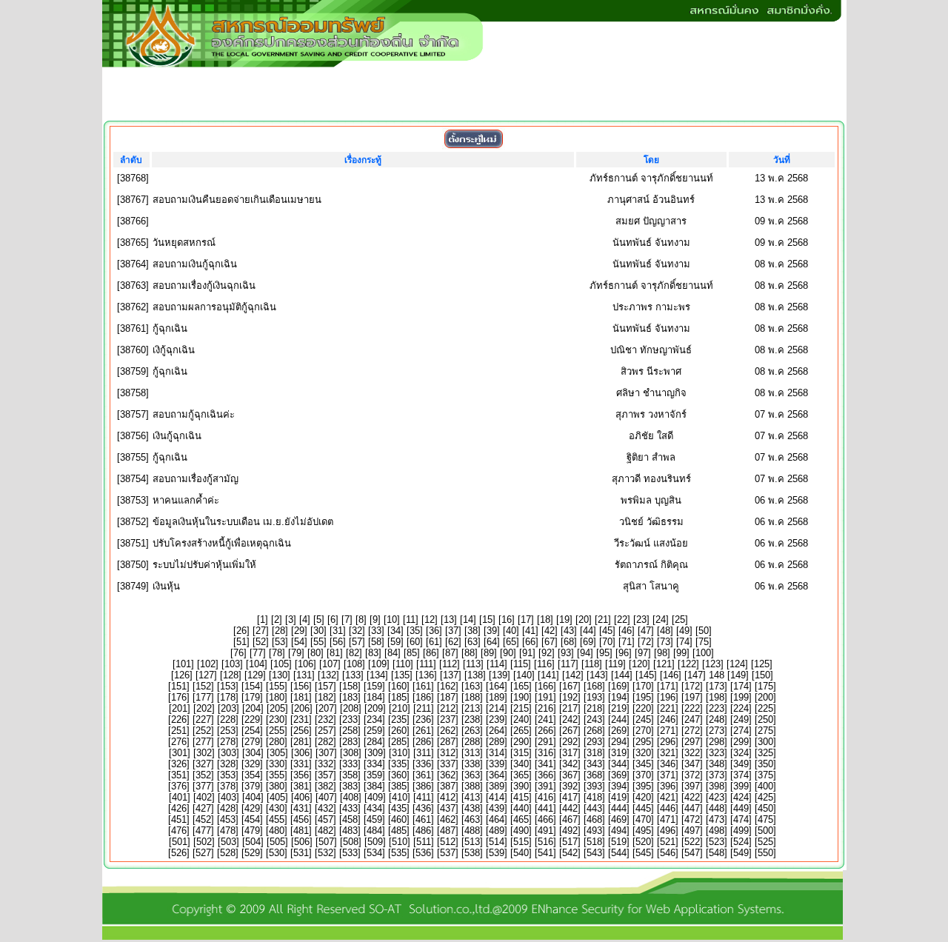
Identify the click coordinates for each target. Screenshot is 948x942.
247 (692, 719)
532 (325, 852)
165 (521, 686)
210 (399, 708)
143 (597, 675)
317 (570, 752)
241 (545, 719)
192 (570, 697)
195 (643, 697)
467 (570, 819)
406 (302, 797)
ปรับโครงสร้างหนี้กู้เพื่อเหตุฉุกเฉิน (222, 543)
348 (716, 763)
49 (684, 630)
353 (228, 775)
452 (203, 819)
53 (280, 641)
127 (206, 675)
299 (741, 741)
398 (716, 786)
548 (716, 852)
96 (623, 652)
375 (765, 775)
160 (399, 686)
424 (741, 797)
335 (399, 763)
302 (204, 752)
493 (594, 830)
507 (326, 841)
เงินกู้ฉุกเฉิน (177, 435)
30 (318, 630)
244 (619, 719)
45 (607, 630)
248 (716, 719)
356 (301, 775)
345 (643, 763)
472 (692, 819)
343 (594, 763)
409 (375, 797)
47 (646, 630)
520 (643, 841)
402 (204, 797)
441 (545, 808)
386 (423, 786)
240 (521, 719)
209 (375, 708)
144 (622, 675)
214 (496, 708)
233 (350, 719)
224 (741, 708)
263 (472, 730)
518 (594, 841)
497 (692, 830)
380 (276, 786)
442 (570, 808)
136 (426, 675)
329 (252, 763)
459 (374, 819)
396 (667, 786)
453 (228, 819)
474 (741, 819)
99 (681, 652)
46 (626, 630)
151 (179, 686)
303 (228, 752)
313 (472, 752)
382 (325, 786)
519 (619, 841)
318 (594, 752)
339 (496, 763)
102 (208, 663)
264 (496, 730)
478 (228, 830)
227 (203, 719)
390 (521, 786)
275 (765, 730)
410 (399, 797)
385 (399, 786)
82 (354, 652)
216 (545, 708)
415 (521, 797)
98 (662, 652)
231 (301, 719)
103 (232, 663)
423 (716, 797)
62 (453, 641)
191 (545, 697)
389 (496, 786)
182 (325, 697)
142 (573, 675)
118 (591, 663)
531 (301, 852)
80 (315, 652)
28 (280, 630)
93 (566, 652)
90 (508, 652)
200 (765, 697)
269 (619, 730)
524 (741, 841)
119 (615, 663)
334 (374, 763)
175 (765, 686)
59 (395, 641)
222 (692, 708)
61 (434, 641)
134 (377, 675)
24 (660, 619)
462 (447, 819)
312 (447, 752)
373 (716, 775)
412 (447, 797)
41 (530, 630)
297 (692, 741)
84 (392, 652)
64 (492, 641)
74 (684, 641)
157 (325, 686)
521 (667, 841)
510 (399, 841)
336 (423, 763)
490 (521, 830)
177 (203, 697)
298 (716, 741)
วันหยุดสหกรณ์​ (184, 242)
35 (415, 630)
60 (415, 641)
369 (619, 775)
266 (545, 730)
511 (423, 841)
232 (325, 719)
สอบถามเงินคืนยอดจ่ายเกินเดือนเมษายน (237, 199)
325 (765, 752)
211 (423, 708)
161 (423, 686)
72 (646, 641)
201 (179, 708)
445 (643, 808)
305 (277, 752)
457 (325, 819)
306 (302, 752)
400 (765, 786)
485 (399, 830)
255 (276, 730)
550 (765, 852)
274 (741, 730)
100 (703, 652)
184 (374, 697)
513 (472, 841)
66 (530, 641)
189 (496, 697)
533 (350, 852)
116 (544, 663)
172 (692, 686)
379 (252, 786)
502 (204, 841)
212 (447, 708)
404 (253, 797)
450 (765, 808)
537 (447, 852)
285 (399, 741)
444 (619, 808)
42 (549, 630)
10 (392, 619)
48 (665, 630)
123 (713, 663)
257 (325, 730)
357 (325, 775)
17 (526, 619)
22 (622, 619)
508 (350, 841)
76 (238, 652)
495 (643, 830)
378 (228, 786)
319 (619, 752)
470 (643, 819)
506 (302, 841)
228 (228, 719)
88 (469, 652)
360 (399, 775)
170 (643, 686)
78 (277, 652)
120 (639, 663)
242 (570, 719)
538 (472, 852)
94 (585, 652)
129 (255, 675)
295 (643, 741)
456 (301, 819)
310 (399, 752)
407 (326, 797)
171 (667, 686)
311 (423, 752)
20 (583, 619)
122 (688, 663)
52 (261, 641)
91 (527, 652)
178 (228, 697)
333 (350, 763)
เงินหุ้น (166, 586)
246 (667, 719)
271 (667, 730)
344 (619, 763)
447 (692, 808)
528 (228, 852)
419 (619, 797)
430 (276, 808)
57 (357, 641)
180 (276, 697)
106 (305, 663)
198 (716, 697)
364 (496, 775)
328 (228, 763)
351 (179, 775)
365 (521, 775)
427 (203, 808)
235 (399, 719)
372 (692, 775)
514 (496, 841)
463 (472, 819)
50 (703, 630)
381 (301, 786)
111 (426, 663)
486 (423, 830)
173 (716, 686)
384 (374, 786)
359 (374, 775)
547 (692, 852)
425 (765, 797)
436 (423, 808)
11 (410, 619)
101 (183, 663)
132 (328, 675)
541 (545, 852)
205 (277, 708)
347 (692, 763)
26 (241, 630)
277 (203, 741)
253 (228, 730)
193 (594, 697)
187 (447, 697)
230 (276, 719)
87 (450, 652)
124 (737, 663)
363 (472, 775)
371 (667, 775)
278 (228, 741)
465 (521, 819)
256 (301, 730)
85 (412, 652)
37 (453, 630)
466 (545, 819)
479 (252, 830)
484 (374, 830)
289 (496, 741)
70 (607, 641)
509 (375, 841)
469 (619, 819)
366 (545, 775)
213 (472, 708)
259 (374, 730)
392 (570, 786)
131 (304, 675)
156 (301, 686)
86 (431, 652)
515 (521, 841)
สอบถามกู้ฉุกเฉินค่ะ (194, 414)
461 (423, 819)
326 (179, 763)
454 (252, 819)
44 (588, 630)
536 (423, 852)
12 (429, 619)
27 (261, 630)
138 (475, 675)
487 (447, 830)
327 (203, 763)
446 (667, 808)
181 (301, 697)
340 (521, 763)
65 (511, 641)
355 (276, 775)
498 (716, 830)
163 (472, 686)
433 (350, 808)
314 (496, 752)
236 (423, 719)
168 (594, 686)
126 (182, 675)
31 (338, 630)
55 (318, 641)
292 (570, 741)
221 (667, 708)
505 (277, 841)
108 (354, 663)
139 (499, 675)
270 (643, 730)
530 (276, 852)
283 (350, 741)
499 (741, 830)
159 (374, 686)
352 (203, 775)
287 (447, 741)
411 (423, 797)
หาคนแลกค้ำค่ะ (186, 500)
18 (545, 619)
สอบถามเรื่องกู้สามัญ (195, 478)
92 (546, 652)
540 (521, 852)
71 (626, 641)
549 (741, 852)
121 (664, 663)
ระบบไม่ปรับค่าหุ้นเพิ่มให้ (204, 564)
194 (619, 697)
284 (374, 741)
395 (643, 786)
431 (301, 808)
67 (549, 641)
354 (252, 775)
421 (667, 797)
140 (524, 675)
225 (765, 708)
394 (619, 786)
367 (570, 775)
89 (489, 652)
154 (252, 686)
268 (594, 730)
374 (741, 775)
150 (762, 675)
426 (179, 808)
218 (594, 708)
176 (179, 697)
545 (643, 852)
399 (741, 786)
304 (253, 752)
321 (667, 752)
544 (619, 852)
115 (520, 663)
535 (399, 852)
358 (350, 775)
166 (545, 686)
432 (325, 808)
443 (594, 808)
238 (472, 719)
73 (665, 641)
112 (449, 663)
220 (643, 708)
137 (450, 675)
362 (447, 775)
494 (619, 830)
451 (179, 819)
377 (203, 786)
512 (447, 841)
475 (765, 819)
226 (179, 719)
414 (496, 797)
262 (447, 730)
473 (716, 819)
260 (399, 730)
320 (643, 752)
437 (447, 808)
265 (521, 730)
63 (472, 641)
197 (692, 697)
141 (548, 675)
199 (741, 697)
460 (399, 819)
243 (594, 719)
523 (716, 841)
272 (692, 730)
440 (521, 808)
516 (545, 841)
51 (241, 641)
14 (468, 619)
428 (228, 808)
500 (765, 830)
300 (765, 741)
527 (203, 852)
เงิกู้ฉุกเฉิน (174, 349)
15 (487, 619)
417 (570, 797)
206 (302, 708)
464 (496, 819)
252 (203, 730)
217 (570, 708)
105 (281, 663)
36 (434, 630)
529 (252, 852)
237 (447, 719)
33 (376, 630)
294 (619, 741)
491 (545, 830)
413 (472, 797)
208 (350, 708)
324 (741, 752)
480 (276, 830)
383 (350, 786)
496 (667, 830)
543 (594, 852)
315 (521, 752)
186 (423, 697)
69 (588, 641)
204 (253, 708)
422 (692, 797)
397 (692, 786)
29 (299, 630)
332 (325, 763)
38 (472, 630)
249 (741, 719)
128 (230, 675)
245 (643, 719)
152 (203, 686)
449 (741, 808)
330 (276, 763)
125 (762, 663)
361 (423, 775)
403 (228, 797)
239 (496, 719)
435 (399, 808)
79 (296, 652)
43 (569, 630)
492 (570, 830)
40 (511, 630)
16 (506, 619)
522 (692, 841)
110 (402, 663)
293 (594, 741)
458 (350, 819)
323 (716, 752)
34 (395, 630)
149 (738, 675)
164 (496, 686)
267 (570, 730)
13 (449, 619)
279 (252, 741)
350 (765, 763)
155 (276, 686)
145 (646, 675)
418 (594, 797)
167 (570, 686)
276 (179, 741)
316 (545, 752)
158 (350, 686)
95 (604, 652)
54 (299, 641)
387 (447, 786)
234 (374, 719)
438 (472, 808)
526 (179, 852)
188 (472, 697)
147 (695, 675)
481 (301, 830)
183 (350, 697)
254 (252, 730)
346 (667, 763)
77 (258, 652)
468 (594, 819)
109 (379, 663)
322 (692, 752)
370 (643, 775)
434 (374, 808)
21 (603, 619)
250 (765, 719)
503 (228, 841)
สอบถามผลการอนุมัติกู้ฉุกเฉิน (214, 307)
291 (545, 741)
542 (570, 852)
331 (301, 763)
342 (570, 763)
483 (350, 830)
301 (179, 752)
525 (765, 841)
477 (203, 830)
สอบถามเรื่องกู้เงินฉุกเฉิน (204, 285)
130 (279, 675)
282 (325, 741)
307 (326, 752)
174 (741, 686)
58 (376, 641)
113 (473, 663)
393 (594, 786)
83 (373, 652)
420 (643, 797)
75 (703, 641)
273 (716, 730)
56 (338, 641)
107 (330, 663)
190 (521, 697)
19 (564, 619)
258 (350, 730)
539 (496, 852)
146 (670, 675)
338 (472, 763)
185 (399, 697)
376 (179, 786)
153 (228, 686)
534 (374, 852)
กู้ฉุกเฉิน (170, 328)
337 (447, 763)
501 (179, 841)
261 (423, 730)
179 (252, 697)
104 (256, 663)
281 (301, 741)
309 (375, 752)
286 (423, 741)
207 (326, 708)
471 (667, 819)
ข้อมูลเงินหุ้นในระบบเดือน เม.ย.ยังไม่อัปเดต (243, 521)
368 (594, 775)
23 (641, 619)
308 (350, 752)
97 (643, 652)
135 (402, 675)
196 (667, 697)
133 (353, 675)
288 (472, 741)
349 (741, 763)
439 (496, 808)
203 (228, 708)
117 (568, 663)
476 (179, 830)
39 (492, 630)
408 (350, 797)
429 (252, 808)
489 (496, 830)
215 (521, 708)
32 (357, 630)
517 (570, 841)
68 (569, 641)
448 (716, 808)
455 (276, 819)
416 (545, 797)
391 (545, 786)
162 (447, 686)
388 (472, 786)
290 (521, 741)
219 (619, 708)
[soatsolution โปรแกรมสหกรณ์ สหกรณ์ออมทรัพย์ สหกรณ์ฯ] (472, 935)
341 (545, 763)
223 (716, 708)
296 (667, 741)
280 (276, 741)
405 (277, 797)
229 (252, 719)
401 (179, 797)
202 (204, 708)
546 (667, 852)
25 (680, 619)
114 (497, 663)
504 (253, 841)
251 (179, 730)
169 (619, 686)
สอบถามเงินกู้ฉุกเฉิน (195, 264)
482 (325, 830)
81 (335, 652)
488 (472, 830)
